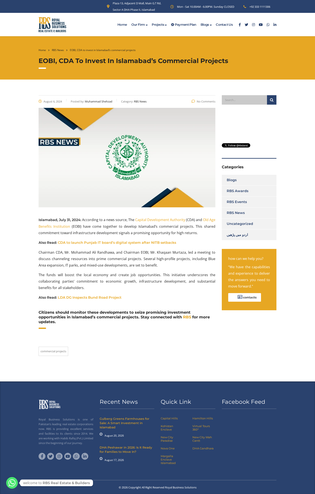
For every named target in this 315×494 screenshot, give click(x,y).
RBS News (236, 213)
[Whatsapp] (12, 483)
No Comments (206, 101)
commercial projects (53, 351)
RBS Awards (237, 191)
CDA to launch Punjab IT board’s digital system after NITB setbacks (117, 243)
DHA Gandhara (203, 448)
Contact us (224, 25)
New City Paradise (167, 438)
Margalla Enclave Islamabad (168, 459)
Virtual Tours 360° (201, 427)
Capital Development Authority (160, 219)
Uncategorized (240, 224)
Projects (158, 25)
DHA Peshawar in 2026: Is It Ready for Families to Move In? (126, 450)
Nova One (168, 448)
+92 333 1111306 (259, 7)
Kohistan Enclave (167, 427)
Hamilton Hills (202, 418)
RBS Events (237, 202)
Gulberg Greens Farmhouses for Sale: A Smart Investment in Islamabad (124, 423)
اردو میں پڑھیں (237, 235)
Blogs (205, 25)
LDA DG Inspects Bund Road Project (90, 297)
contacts (249, 297)
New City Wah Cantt (202, 438)
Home (122, 25)
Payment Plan (185, 25)
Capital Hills (169, 418)
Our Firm (138, 25)
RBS (187, 317)
